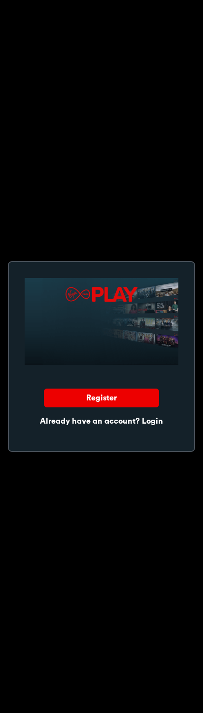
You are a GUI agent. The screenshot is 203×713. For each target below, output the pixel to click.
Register (101, 398)
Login (152, 421)
